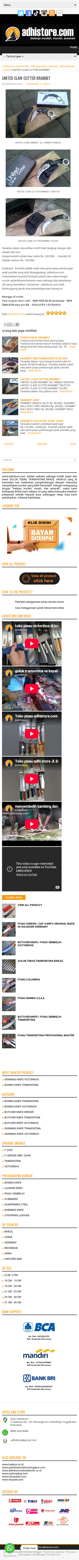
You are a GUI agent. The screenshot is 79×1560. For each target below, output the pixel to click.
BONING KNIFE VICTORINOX (20, 1106)
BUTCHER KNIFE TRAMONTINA (22, 1117)
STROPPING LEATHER (16, 1215)
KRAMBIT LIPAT (30, 400)
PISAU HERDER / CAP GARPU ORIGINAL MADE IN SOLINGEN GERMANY (46, 925)
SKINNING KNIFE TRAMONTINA (22, 1128)
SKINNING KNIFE (14, 1209)
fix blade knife (21, 66)
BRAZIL (8, 1231)
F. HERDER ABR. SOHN (17, 1155)
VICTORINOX (11, 1166)
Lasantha (59, 1552)
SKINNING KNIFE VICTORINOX (21, 1079)
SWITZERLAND (13, 1258)
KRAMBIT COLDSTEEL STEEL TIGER (41, 420)
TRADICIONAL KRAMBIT (35, 337)
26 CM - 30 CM (12, 1296)
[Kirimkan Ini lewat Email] (6, 324)
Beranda (42, 443)
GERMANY (10, 1242)
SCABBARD (11, 1198)
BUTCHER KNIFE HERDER (19, 1112)
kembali (9, 443)
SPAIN (8, 1253)
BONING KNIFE (12, 1182)
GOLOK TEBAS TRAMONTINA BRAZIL (40, 960)
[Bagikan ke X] (14, 324)
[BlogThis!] (10, 324)
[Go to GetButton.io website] (9, 1556)
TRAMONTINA (12, 1160)
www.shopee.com (12, 1479)
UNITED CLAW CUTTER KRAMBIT (26, 78)
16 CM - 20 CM (12, 1285)
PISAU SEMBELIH (14, 1193)
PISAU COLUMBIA (29, 979)
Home (6, 66)
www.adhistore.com (14, 476)
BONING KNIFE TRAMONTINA (21, 1084)
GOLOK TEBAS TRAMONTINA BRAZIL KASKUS (38, 479)
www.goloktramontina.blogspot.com (23, 1467)
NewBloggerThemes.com (47, 1554)
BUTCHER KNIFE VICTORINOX (21, 1122)
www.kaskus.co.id (12, 1464)
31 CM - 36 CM (12, 1302)
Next (73, 443)
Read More (34, 370)
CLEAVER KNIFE (13, 1188)
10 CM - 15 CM (12, 1280)
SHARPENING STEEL (16, 1204)
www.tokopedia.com (14, 1476)
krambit (53, 66)
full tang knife (39, 66)
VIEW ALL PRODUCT (30, 905)
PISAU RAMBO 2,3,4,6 (31, 998)
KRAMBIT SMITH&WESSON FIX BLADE (43, 358)
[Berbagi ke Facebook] (17, 324)
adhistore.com (16, 314)
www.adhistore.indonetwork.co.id (22, 1470)
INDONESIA (11, 1247)
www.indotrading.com (15, 1473)
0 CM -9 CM (11, 1275)
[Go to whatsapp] (10, 1548)
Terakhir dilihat (13, 897)
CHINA (8, 1237)
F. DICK (8, 1150)
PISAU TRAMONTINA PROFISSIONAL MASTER (46, 1035)
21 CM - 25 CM (12, 1291)
